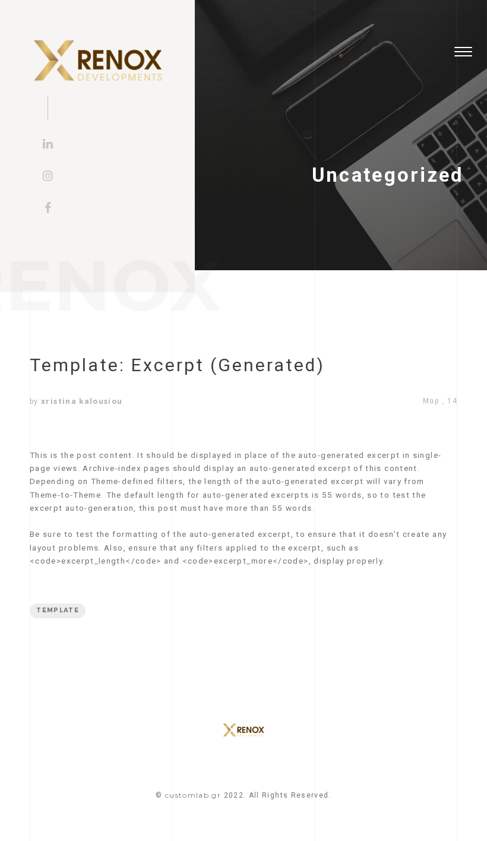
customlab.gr (193, 795)
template (57, 610)
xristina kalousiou (81, 401)
